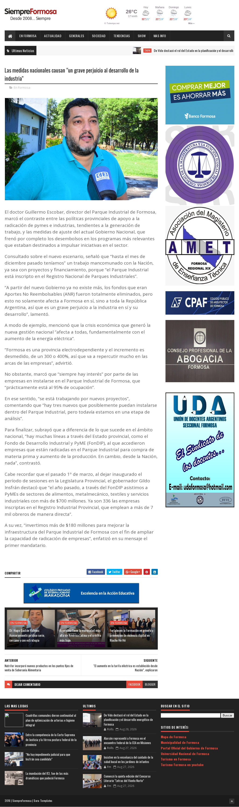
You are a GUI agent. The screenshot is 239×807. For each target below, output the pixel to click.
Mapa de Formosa (173, 736)
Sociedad (99, 35)
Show (142, 35)
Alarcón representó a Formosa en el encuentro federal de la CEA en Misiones (127, 740)
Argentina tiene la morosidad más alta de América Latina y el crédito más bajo (80, 635)
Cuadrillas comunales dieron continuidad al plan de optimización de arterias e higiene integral (51, 720)
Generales (76, 35)
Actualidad (52, 35)
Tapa (128, 50)
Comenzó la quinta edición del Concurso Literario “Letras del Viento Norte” (127, 778)
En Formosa (27, 35)
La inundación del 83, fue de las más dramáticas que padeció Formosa (47, 776)
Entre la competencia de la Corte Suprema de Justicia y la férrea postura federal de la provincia (51, 739)
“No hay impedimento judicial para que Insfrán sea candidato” (48, 757)
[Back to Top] (231, 801)
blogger (150, 684)
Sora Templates (43, 801)
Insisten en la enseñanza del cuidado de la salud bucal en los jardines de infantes (128, 759)
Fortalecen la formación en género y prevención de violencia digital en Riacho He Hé (131, 635)
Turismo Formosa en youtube (182, 764)
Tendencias (121, 35)
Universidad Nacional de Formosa (185, 753)
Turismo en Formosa (176, 758)
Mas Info (160, 35)
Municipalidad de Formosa (180, 742)
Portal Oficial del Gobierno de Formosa (189, 747)
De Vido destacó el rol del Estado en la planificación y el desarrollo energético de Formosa (128, 720)
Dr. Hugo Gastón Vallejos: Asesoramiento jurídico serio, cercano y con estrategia (27, 635)
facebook (134, 684)
